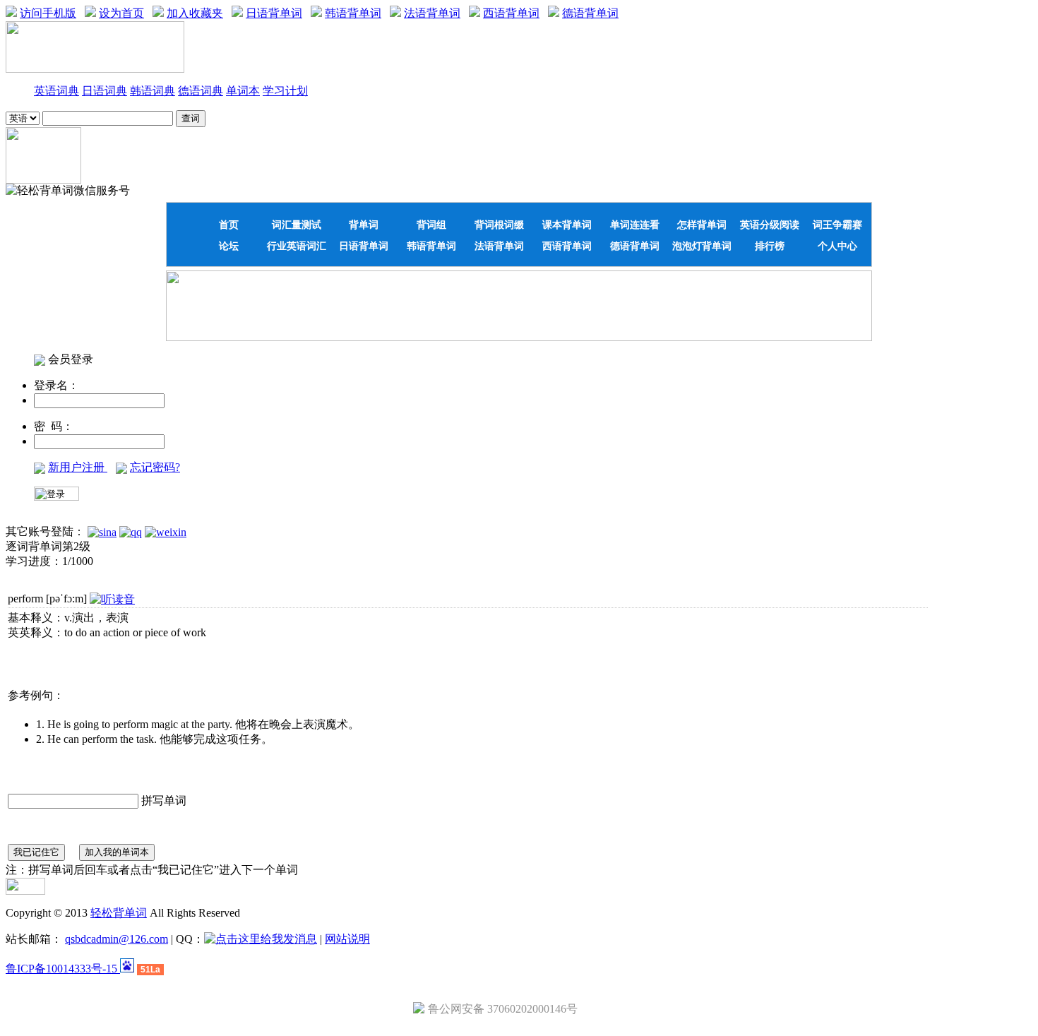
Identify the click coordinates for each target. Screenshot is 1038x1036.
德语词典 (200, 91)
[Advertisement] (88, 664)
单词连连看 (635, 224)
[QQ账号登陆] (130, 531)
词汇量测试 (296, 224)
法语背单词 (432, 13)
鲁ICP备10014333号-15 (63, 969)
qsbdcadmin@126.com (116, 939)
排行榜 (770, 245)
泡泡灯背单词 (702, 245)
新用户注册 (77, 467)
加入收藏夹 (195, 13)
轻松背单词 (118, 913)
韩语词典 (152, 91)
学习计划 (285, 91)
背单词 (363, 224)
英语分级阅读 (769, 224)
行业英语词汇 (296, 245)
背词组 (431, 224)
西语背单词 (511, 13)
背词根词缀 (499, 224)
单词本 (243, 91)
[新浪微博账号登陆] (102, 531)
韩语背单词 (353, 13)
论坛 (229, 245)
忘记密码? (155, 467)
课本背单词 (567, 224)
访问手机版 (48, 13)
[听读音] (112, 599)
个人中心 (837, 245)
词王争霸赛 (837, 224)
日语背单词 (274, 13)
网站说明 (347, 939)
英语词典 (56, 91)
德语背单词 (590, 13)
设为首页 (121, 13)
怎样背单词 (702, 224)
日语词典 (104, 91)
